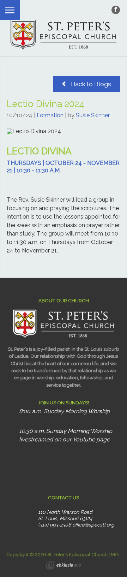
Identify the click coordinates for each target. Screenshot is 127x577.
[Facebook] (115, 10)
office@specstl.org (93, 525)
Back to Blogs (90, 84)
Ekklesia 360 (63, 566)
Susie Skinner (93, 115)
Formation (50, 115)
